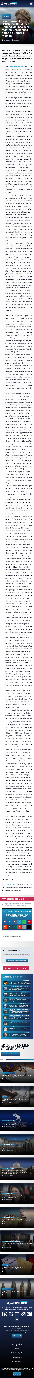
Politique (6, 16)
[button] (31, 4)
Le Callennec (22, 905)
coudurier (22, 904)
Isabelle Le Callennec (17, 66)
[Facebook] (4, 1314)
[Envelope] (17, 1319)
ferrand (28, 904)
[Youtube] (17, 1314)
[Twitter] (11, 1314)
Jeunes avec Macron (11, 905)
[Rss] (23, 1314)
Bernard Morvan (14, 904)
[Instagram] (29, 1314)
